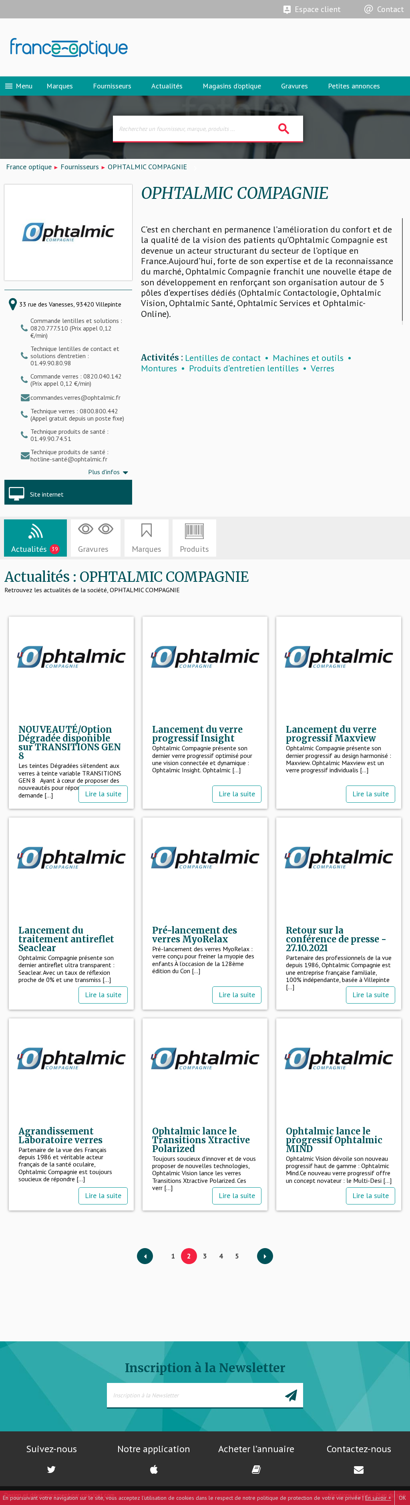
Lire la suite (103, 793)
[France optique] (102, 47)
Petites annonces (354, 85)
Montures (159, 368)
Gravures (294, 85)
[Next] (265, 1256)
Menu (18, 86)
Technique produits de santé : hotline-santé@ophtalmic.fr (69, 455)
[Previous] (145, 1256)
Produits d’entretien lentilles (244, 368)
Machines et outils (308, 358)
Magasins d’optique (232, 85)
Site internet (47, 494)
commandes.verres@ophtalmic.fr (75, 397)
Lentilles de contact (223, 358)
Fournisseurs (112, 85)
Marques (59, 85)
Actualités (167, 85)
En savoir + (378, 1497)
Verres (322, 368)
